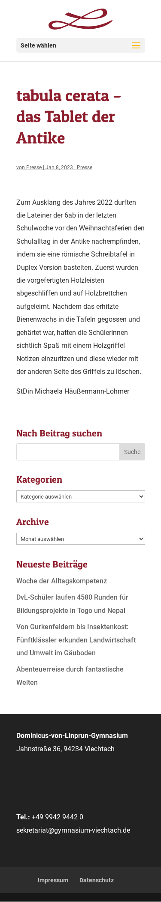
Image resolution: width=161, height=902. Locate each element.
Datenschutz (96, 880)
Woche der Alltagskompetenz (61, 581)
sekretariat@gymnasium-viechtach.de (73, 830)
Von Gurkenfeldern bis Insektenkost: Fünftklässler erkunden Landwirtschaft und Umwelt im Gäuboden (76, 640)
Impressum (53, 880)
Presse (34, 167)
